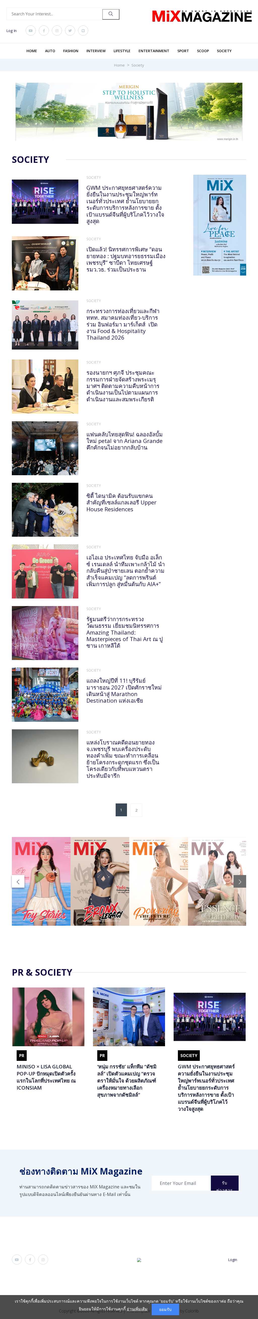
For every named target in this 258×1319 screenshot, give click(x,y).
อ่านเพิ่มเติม (137, 1309)
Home (31, 50)
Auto (50, 50)
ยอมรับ (165, 1309)
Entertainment (154, 50)
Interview (96, 50)
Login (232, 1259)
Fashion (70, 50)
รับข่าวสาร (224, 1185)
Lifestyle (122, 50)
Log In (11, 30)
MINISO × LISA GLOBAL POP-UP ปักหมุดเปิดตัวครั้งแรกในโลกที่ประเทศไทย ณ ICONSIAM (46, 1077)
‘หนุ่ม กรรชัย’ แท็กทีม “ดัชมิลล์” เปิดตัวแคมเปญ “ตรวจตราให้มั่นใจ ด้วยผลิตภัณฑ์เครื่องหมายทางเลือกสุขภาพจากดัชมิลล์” (126, 1080)
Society (224, 50)
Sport (183, 50)
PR (21, 1055)
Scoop (203, 50)
